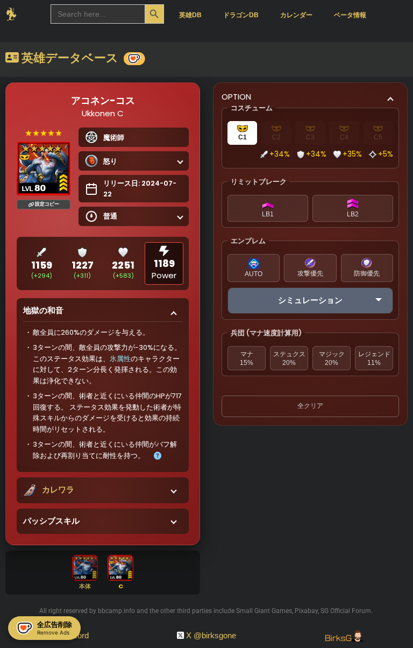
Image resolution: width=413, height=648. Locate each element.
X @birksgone (211, 635)
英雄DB (190, 15)
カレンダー (296, 15)
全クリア (310, 406)
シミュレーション (310, 300)
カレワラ (58, 489)
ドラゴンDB (241, 15)
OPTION (236, 96)
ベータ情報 (350, 15)
